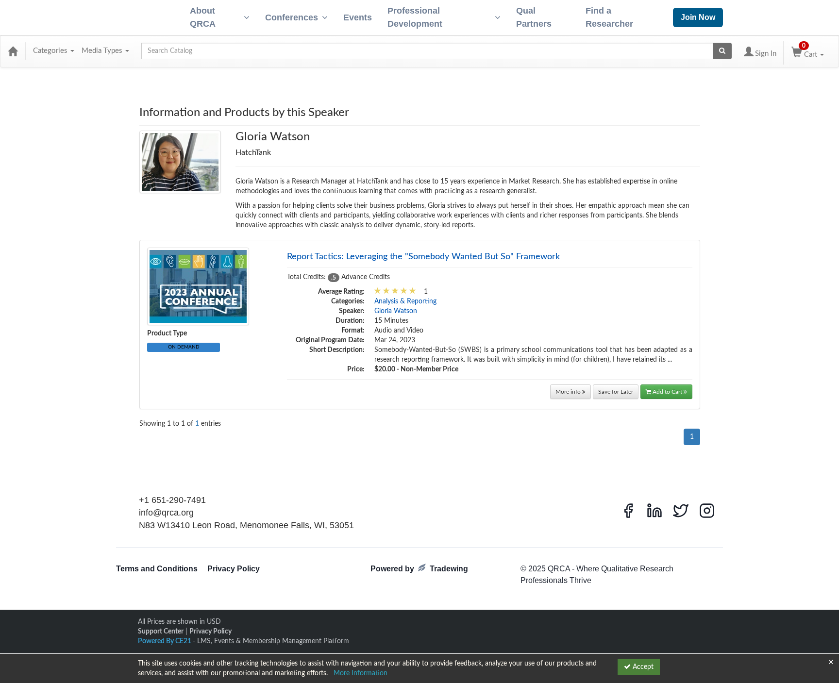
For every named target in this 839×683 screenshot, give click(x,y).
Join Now (698, 17)
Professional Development (414, 17)
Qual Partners (534, 17)
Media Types (103, 50)
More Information (360, 673)
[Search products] (722, 51)
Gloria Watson (395, 311)
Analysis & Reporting (405, 301)
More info (568, 392)
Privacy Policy (233, 569)
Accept (642, 667)
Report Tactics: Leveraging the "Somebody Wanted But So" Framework (423, 256)
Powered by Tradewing (419, 569)
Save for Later (615, 392)
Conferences (291, 17)
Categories (51, 50)
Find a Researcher (609, 17)
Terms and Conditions (157, 569)
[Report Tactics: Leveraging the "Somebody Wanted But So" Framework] (198, 286)
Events (357, 17)
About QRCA (203, 17)
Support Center (161, 631)
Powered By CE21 (165, 641)
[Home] (12, 51)
